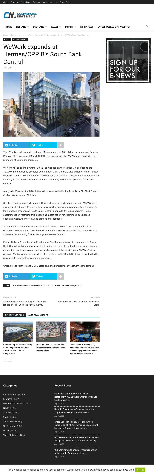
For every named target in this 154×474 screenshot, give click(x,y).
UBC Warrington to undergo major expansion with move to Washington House (75, 451)
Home (8, 26)
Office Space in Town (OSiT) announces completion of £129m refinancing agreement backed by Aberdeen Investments (76, 425)
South (6, 417)
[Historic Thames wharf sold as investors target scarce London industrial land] (51, 332)
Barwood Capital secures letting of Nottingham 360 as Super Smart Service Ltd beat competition (75, 396)
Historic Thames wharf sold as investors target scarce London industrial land (50, 348)
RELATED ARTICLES (14, 315)
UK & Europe (9, 426)
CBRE (48, 285)
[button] (147, 27)
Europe (69, 26)
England (14, 35)
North (6, 407)
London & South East (29, 35)
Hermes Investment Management (67, 285)
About (5, 2)
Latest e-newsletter (49, 2)
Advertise (14, 2)
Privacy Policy (65, 2)
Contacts (36, 2)
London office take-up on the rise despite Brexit (79, 303)
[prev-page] (5, 360)
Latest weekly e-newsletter (114, 26)
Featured (7, 398)
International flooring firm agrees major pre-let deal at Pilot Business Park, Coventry (25, 303)
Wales (54, 26)
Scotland (38, 26)
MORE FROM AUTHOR (38, 315)
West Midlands (10, 435)
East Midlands (10, 394)
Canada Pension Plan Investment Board (27, 285)
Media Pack (25, 2)
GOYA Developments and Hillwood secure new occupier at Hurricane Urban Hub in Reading (76, 439)
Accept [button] (140, 470)
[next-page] (10, 360)
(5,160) (14, 394)
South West (9, 421)
